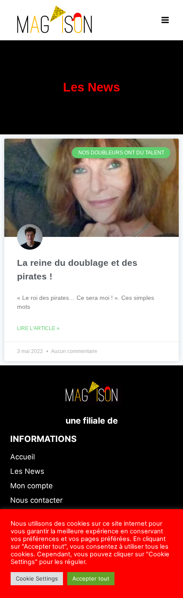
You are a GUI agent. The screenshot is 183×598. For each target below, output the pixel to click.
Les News (27, 471)
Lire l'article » (38, 328)
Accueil (22, 457)
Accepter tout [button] (90, 578)
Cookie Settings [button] (37, 578)
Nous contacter (36, 500)
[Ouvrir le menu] (165, 19)
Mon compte (31, 485)
